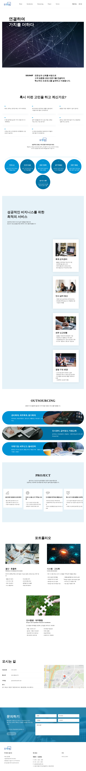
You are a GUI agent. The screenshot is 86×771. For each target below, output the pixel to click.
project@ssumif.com (38, 764)
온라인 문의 (11, 733)
